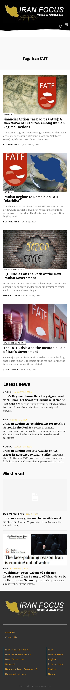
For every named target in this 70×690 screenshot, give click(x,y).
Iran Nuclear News (14, 269)
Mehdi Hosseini (11, 295)
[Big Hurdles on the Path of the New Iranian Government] (35, 249)
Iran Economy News (14, 343)
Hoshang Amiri (11, 144)
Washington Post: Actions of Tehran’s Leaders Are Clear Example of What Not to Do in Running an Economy (34, 576)
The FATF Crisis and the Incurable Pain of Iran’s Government (34, 350)
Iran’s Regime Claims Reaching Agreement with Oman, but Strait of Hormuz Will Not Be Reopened (34, 399)
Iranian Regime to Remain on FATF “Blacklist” (31, 199)
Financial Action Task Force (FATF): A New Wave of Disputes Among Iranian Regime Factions (34, 123)
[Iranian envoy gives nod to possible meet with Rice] (35, 495)
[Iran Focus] (35, 12)
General (8, 114)
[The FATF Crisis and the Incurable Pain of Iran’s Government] (35, 323)
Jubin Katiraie (10, 369)
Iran (5, 420)
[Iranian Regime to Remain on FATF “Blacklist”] (35, 172)
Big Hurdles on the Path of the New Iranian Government (32, 276)
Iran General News (13, 514)
